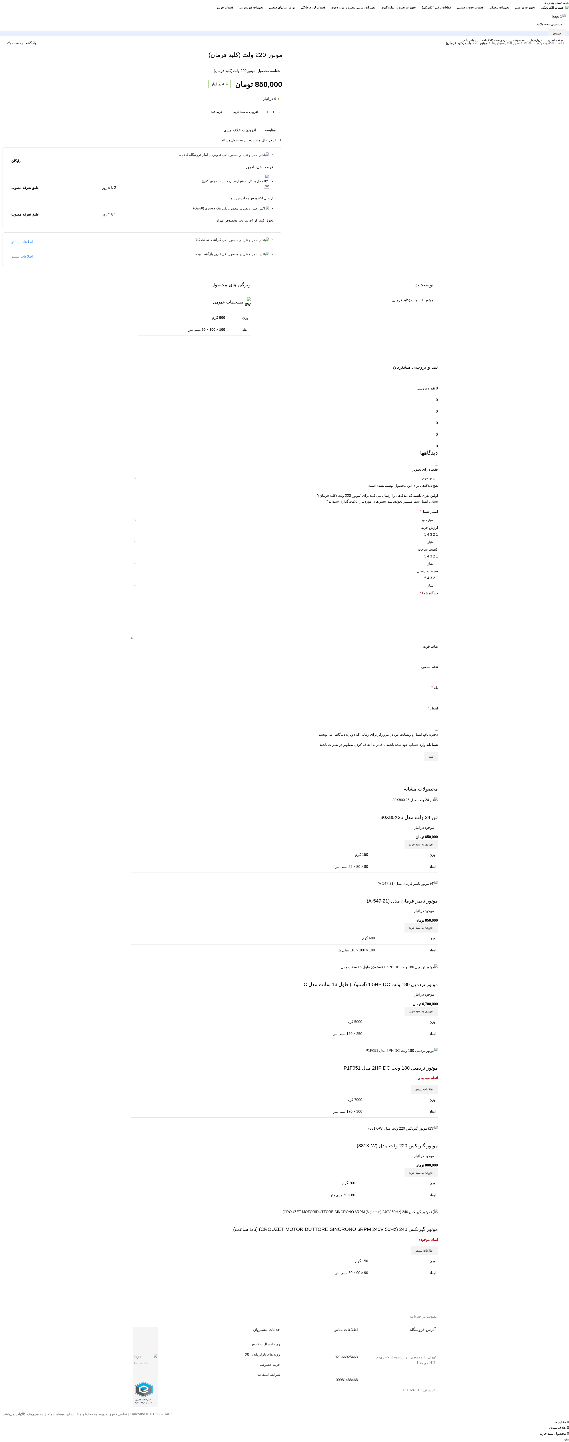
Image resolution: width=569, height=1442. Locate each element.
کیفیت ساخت (428, 549)
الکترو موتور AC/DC (538, 43)
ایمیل (433, 708)
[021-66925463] (352, 1346)
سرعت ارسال (427, 571)
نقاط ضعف (429, 667)
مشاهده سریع (420, 1220)
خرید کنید (216, 112)
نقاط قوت (430, 646)
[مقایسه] (432, 1220)
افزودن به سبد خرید (245, 112)
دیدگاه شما (429, 593)
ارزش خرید (429, 527)
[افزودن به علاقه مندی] (408, 1220)
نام (434, 687)
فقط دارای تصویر (425, 469)
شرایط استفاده (269, 1374)
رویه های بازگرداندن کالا (262, 1354)
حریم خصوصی (269, 1364)
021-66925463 (346, 1357)
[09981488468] (352, 1370)
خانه (561, 43)
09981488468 (347, 1380)
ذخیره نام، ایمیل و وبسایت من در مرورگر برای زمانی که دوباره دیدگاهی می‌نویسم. (378, 734)
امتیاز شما (429, 511)
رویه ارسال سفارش (265, 1344)
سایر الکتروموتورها (505, 43)
